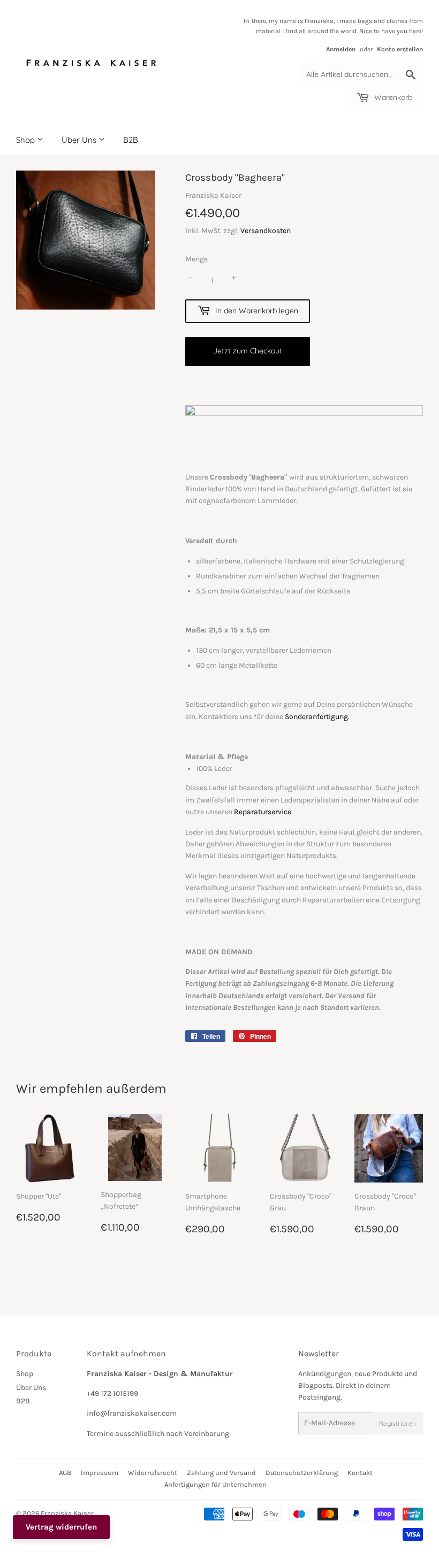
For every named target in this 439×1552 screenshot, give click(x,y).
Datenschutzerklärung (302, 1473)
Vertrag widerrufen (61, 1527)
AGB (65, 1473)
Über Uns (80, 140)
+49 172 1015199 (112, 1393)
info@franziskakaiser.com (132, 1413)
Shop (26, 140)
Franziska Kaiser (67, 1513)
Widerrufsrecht (152, 1473)
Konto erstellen (400, 49)
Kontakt (360, 1473)
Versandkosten (265, 230)
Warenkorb (392, 97)
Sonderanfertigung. (317, 716)
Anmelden (340, 49)
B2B (130, 140)
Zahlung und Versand (221, 1473)
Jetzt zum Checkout (247, 351)
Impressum (99, 1473)
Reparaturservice (262, 811)
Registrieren (397, 1423)
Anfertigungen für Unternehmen (215, 1484)
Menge (196, 259)
